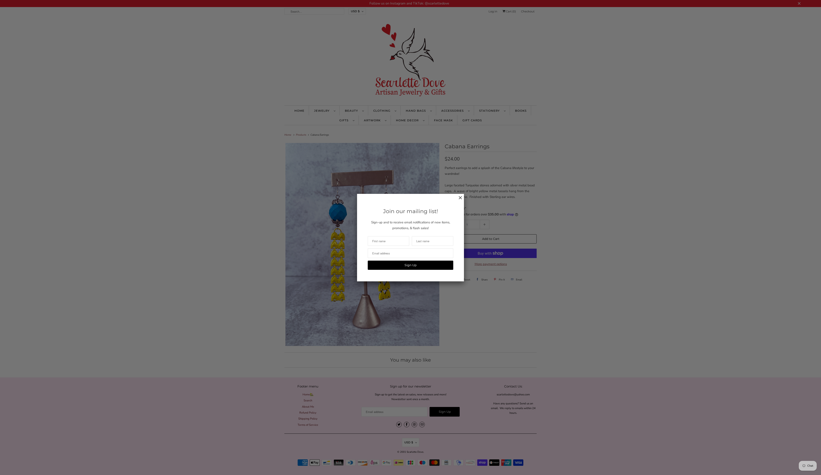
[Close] (458, 200)
